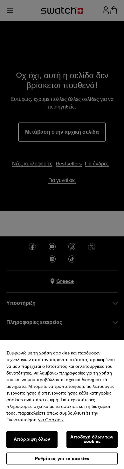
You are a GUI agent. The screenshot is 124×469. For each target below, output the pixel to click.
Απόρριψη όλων (32, 439)
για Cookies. (51, 420)
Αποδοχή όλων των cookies (92, 439)
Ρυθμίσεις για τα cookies (62, 459)
